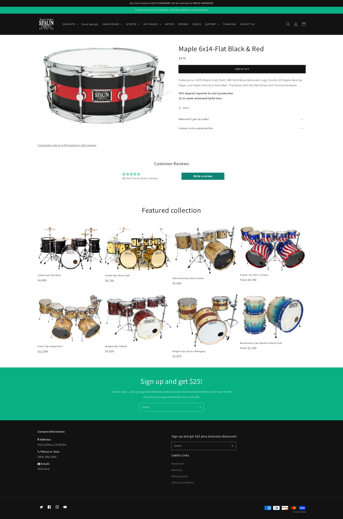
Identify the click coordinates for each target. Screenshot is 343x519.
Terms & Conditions (183, 482)
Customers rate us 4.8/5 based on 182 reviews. (67, 145)
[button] (288, 24)
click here (44, 469)
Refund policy (179, 476)
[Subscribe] (200, 407)
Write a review (202, 176)
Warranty (177, 470)
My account (178, 463)
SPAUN (303, 512)
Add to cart (242, 68)
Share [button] (186, 107)
